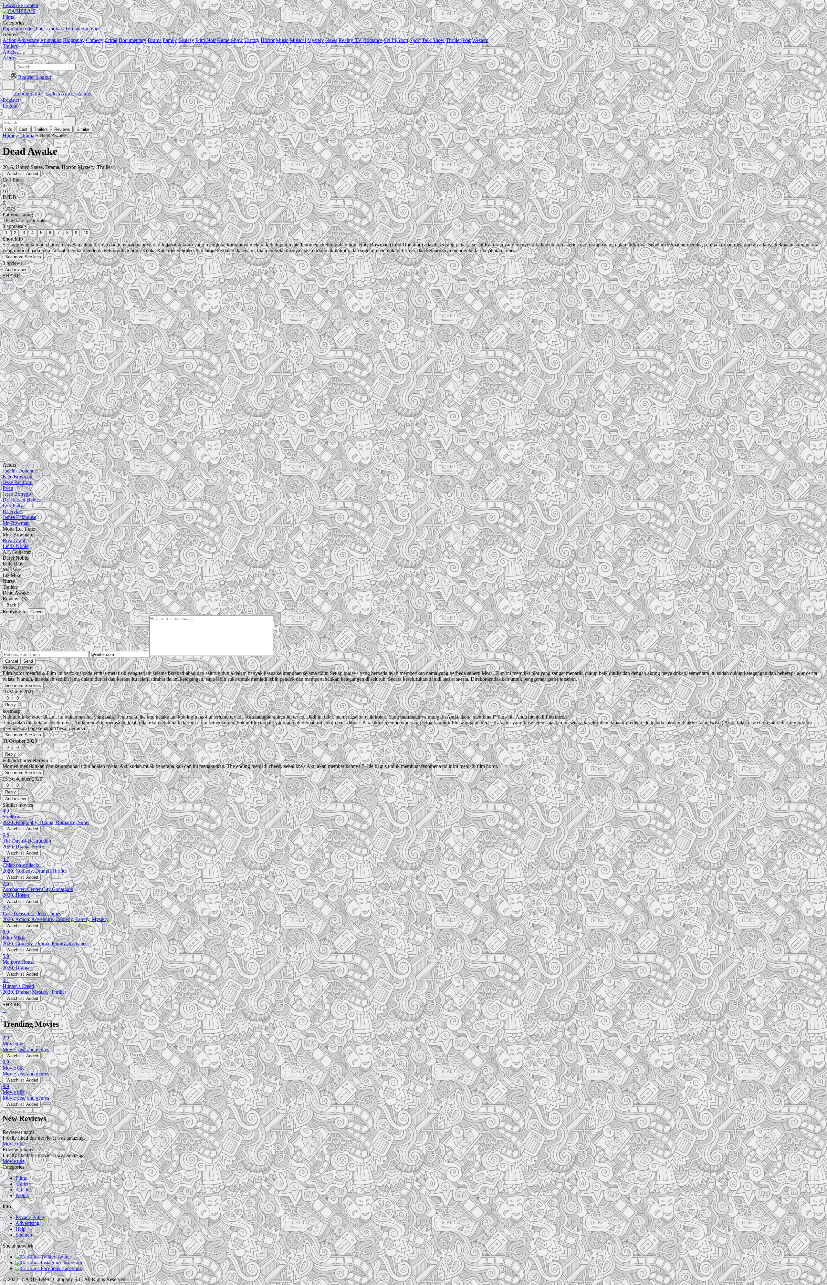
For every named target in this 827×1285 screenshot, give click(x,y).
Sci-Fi (390, 40)
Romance (372, 40)
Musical (298, 40)
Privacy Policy (30, 1217)
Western (480, 40)
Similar (83, 129)
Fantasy (186, 40)
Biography (74, 40)
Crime (111, 40)
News (331, 40)
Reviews (62, 129)
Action (9, 40)
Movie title (14, 1143)
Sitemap (24, 1235)
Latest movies (50, 28)
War (466, 40)
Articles (69, 93)
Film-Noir (205, 40)
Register (11, 100)
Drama (155, 40)
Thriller (453, 40)
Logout (10, 106)
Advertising (27, 1223)
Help (21, 1229)
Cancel (36, 611)
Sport (415, 40)
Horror (268, 40)
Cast (23, 129)
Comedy (94, 40)
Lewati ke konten (20, 5)
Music (282, 40)
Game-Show (230, 40)
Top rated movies (82, 28)
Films (21, 1178)
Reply (10, 704)
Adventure (28, 40)
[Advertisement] (196, 340)
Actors (84, 93)
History (251, 40)
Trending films (28, 93)
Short (402, 40)
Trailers (52, 93)
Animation (51, 40)
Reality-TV (350, 40)
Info (8, 129)
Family (170, 40)
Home (9, 135)
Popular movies (18, 28)
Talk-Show (433, 40)
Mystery (315, 40)
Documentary (132, 40)
